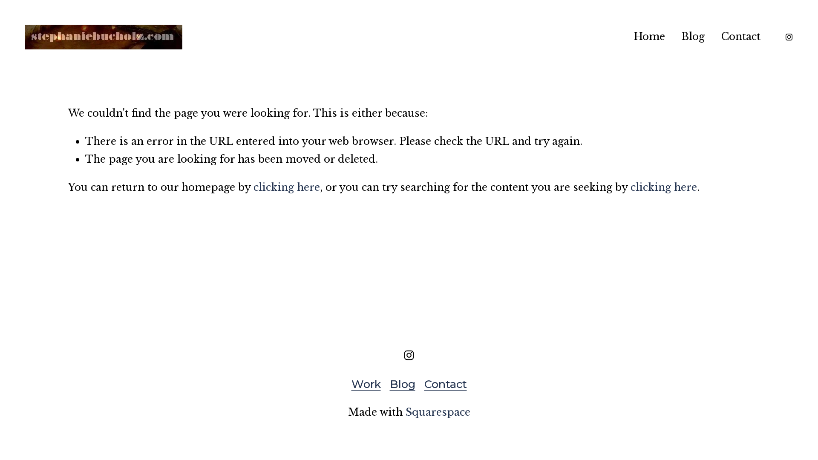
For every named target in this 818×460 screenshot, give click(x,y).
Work (366, 384)
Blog (693, 36)
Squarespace (438, 412)
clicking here (286, 187)
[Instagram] (789, 37)
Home (649, 36)
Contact (740, 36)
